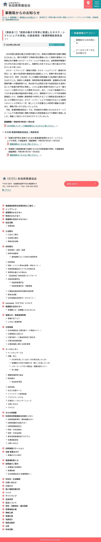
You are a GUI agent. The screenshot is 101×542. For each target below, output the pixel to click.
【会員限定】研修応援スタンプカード (22, 276)
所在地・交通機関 (13, 479)
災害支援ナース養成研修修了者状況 (21, 337)
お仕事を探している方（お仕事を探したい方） (29, 360)
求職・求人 (12, 356)
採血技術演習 (17, 382)
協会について (11, 503)
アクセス (7, 190)
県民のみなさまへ (13, 216)
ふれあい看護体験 (15, 322)
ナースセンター (12, 349)
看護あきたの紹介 (15, 455)
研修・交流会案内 (15, 430)
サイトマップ (11, 496)
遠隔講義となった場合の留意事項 (24, 257)
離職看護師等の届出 (15, 375)
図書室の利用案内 (15, 467)
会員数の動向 (13, 238)
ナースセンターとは (15, 353)
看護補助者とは (12, 460)
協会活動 (9, 222)
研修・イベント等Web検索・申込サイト (23, 265)
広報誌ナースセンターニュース (20, 401)
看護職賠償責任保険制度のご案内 (19, 206)
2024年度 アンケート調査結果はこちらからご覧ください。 (31, 125)
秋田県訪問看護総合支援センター (19, 416)
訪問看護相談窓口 (15, 426)
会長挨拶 (9, 499)
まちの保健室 (11, 413)
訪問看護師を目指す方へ (17, 423)
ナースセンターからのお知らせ (85, 51)
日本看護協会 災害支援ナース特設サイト (23, 330)
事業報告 (11, 226)
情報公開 (9, 512)
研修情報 (11, 262)
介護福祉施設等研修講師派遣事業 (21, 291)
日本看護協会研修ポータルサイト (21, 298)
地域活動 (9, 529)
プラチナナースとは (15, 397)
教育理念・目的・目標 (16, 250)
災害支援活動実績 (15, 341)
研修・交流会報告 (15, 433)
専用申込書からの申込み (17, 272)
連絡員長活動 (13, 241)
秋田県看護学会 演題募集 (22, 286)
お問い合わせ (72, 184)
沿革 (7, 526)
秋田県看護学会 (14, 279)
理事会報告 (10, 523)
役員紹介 (9, 519)
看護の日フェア (14, 318)
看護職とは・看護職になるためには (21, 310)
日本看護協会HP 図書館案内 (18, 474)
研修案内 (9, 246)
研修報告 (11, 387)
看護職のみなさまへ (14, 212)
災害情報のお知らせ (15, 334)
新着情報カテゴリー (84, 33)
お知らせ (9, 486)
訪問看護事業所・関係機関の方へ (21, 419)
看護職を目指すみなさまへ (17, 219)
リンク (8, 492)
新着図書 (11, 471)
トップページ (11, 209)
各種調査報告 (13, 440)
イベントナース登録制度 (17, 394)
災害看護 (9, 327)
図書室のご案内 (12, 464)
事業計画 (9, 516)
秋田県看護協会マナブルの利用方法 (21, 269)
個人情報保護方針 (13, 489)
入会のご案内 (13, 235)
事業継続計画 (11, 509)
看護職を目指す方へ (14, 306)
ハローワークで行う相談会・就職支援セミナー (29, 366)
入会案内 (9, 231)
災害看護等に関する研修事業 (19, 344)
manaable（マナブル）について (19, 303)
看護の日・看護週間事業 (16, 315)
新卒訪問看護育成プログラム (19, 436)
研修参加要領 (13, 253)
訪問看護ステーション (15, 448)
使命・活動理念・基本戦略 (17, 506)
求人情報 (15, 370)
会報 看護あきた (12, 452)
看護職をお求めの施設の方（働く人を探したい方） (31, 363)
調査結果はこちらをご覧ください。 (24, 144)
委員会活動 (12, 295)
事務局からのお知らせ (22, 13)
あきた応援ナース (14, 390)
